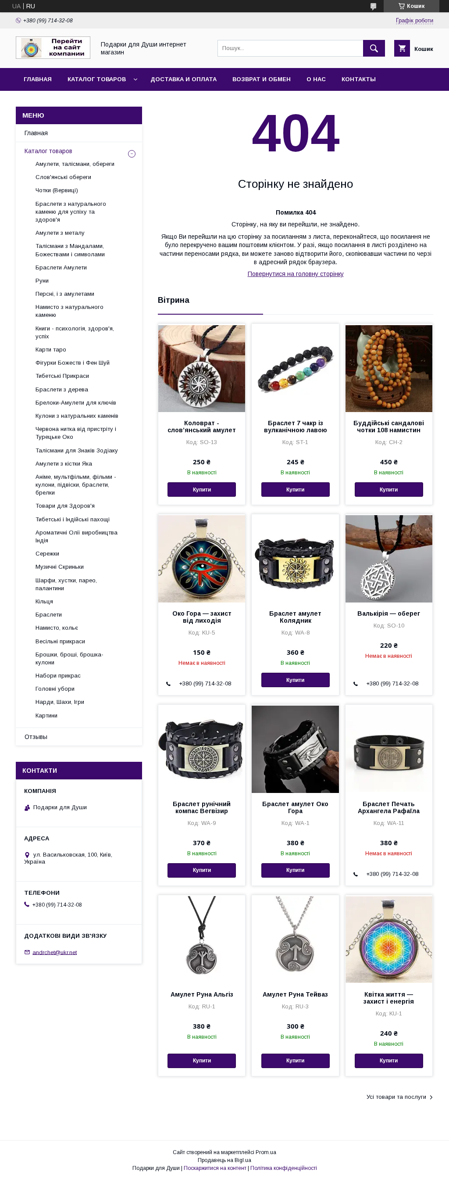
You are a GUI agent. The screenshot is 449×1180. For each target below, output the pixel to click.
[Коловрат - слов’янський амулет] (201, 368)
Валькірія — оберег (388, 613)
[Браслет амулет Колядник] (295, 558)
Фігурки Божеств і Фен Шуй (73, 362)
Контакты (359, 79)
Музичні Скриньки (60, 566)
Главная (38, 79)
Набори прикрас (58, 675)
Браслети (49, 614)
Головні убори (55, 688)
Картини (46, 715)
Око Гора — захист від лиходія (202, 617)
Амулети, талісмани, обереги (75, 164)
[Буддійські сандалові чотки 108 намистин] (389, 368)
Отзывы (36, 736)
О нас (316, 79)
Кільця (44, 601)
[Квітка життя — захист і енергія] (389, 939)
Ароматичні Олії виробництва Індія (77, 536)
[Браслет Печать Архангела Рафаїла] (389, 749)
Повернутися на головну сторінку (296, 273)
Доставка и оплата (183, 79)
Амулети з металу (60, 233)
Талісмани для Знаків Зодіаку (77, 450)
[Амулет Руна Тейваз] (295, 939)
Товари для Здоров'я (65, 505)
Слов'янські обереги (63, 177)
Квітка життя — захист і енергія (388, 998)
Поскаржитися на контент (215, 1168)
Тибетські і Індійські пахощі (73, 519)
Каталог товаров (97, 79)
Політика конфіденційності (283, 1168)
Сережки (47, 553)
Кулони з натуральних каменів (77, 415)
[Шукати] (374, 48)
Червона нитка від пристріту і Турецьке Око (76, 433)
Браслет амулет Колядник (295, 617)
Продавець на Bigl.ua (224, 1160)
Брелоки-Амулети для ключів (76, 402)
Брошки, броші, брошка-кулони (69, 658)
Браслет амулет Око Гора (295, 807)
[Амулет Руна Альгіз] (201, 939)
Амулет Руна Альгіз (202, 994)
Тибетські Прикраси (62, 376)
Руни (42, 280)
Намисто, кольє (57, 627)
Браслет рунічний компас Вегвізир (202, 807)
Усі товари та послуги (396, 1097)
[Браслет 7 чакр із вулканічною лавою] (295, 368)
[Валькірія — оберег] (389, 558)
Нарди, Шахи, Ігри (60, 702)
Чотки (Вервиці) (57, 190)
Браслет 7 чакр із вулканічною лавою (295, 427)
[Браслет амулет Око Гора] (295, 749)
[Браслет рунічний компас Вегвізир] (201, 749)
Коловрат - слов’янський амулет (201, 427)
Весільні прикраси (60, 641)
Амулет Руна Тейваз (295, 994)
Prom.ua (266, 1152)
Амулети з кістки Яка (64, 463)
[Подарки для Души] (53, 56)
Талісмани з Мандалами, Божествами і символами (70, 250)
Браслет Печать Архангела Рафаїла (389, 807)
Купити (202, 490)
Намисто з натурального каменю (69, 311)
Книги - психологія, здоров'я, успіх (75, 332)
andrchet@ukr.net (54, 952)
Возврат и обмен (261, 79)
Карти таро (51, 349)
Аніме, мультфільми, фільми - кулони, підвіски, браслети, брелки (76, 484)
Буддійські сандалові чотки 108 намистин (388, 427)
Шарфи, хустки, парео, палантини (66, 584)
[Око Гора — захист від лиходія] (201, 558)
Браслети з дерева (62, 389)
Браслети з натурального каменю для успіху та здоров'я (71, 212)
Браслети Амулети (61, 267)
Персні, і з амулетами (65, 294)
